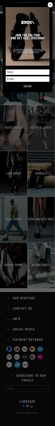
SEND (27, 86)
